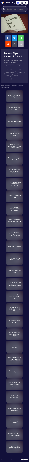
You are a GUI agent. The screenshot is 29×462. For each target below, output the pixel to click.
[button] (14, 44)
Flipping (20, 72)
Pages (7, 75)
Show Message (9, 69)
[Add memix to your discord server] (18, 3)
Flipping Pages (9, 65)
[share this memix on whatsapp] (21, 38)
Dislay (14, 79)
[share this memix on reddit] (8, 44)
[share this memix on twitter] (14, 38)
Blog (13, 3)
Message (20, 69)
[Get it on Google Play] (26, 3)
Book (19, 65)
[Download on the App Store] (22, 3)
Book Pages (16, 75)
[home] (5, 2)
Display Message (10, 72)
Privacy (26, 459)
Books (7, 79)
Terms (22, 459)
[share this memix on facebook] (8, 38)
